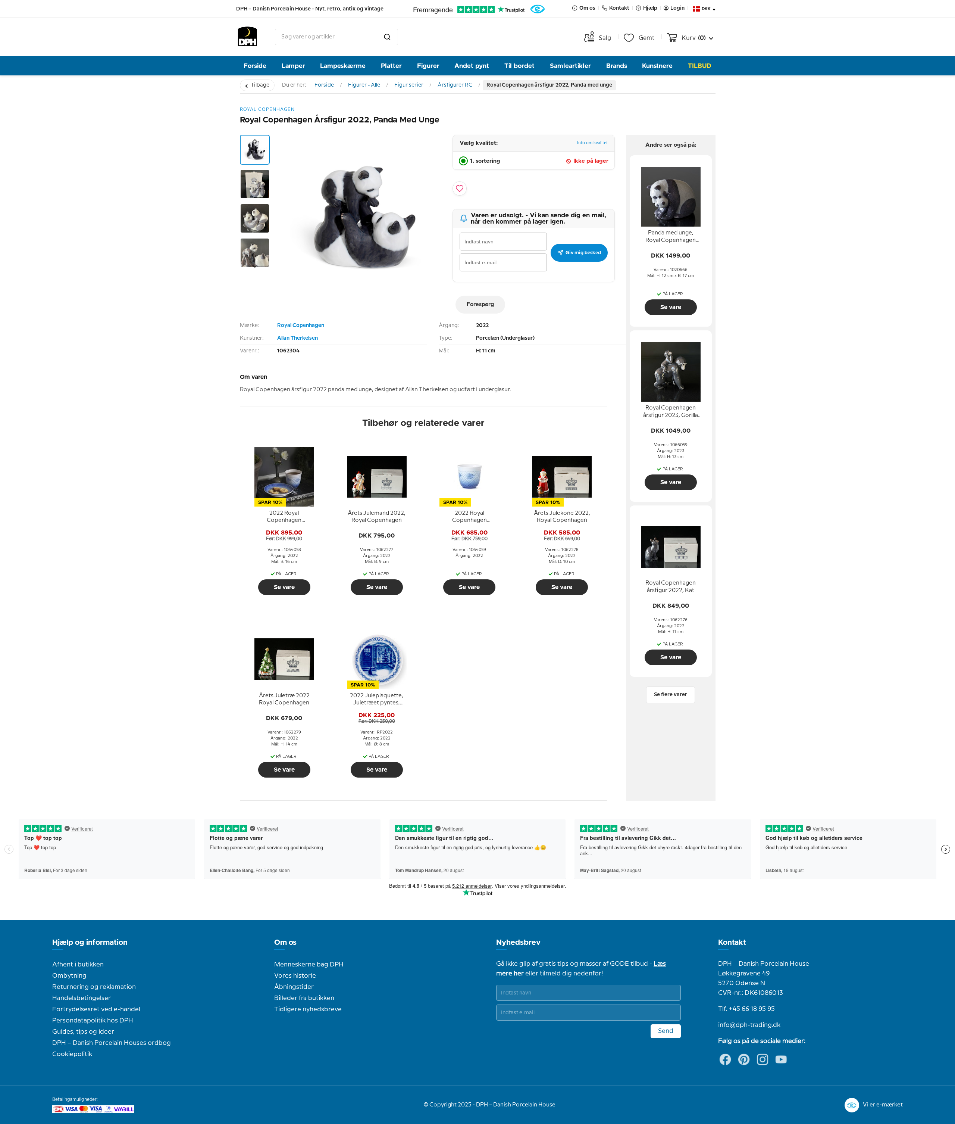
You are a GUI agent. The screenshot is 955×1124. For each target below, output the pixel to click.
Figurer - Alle (364, 85)
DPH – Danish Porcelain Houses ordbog (111, 1043)
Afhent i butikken (78, 965)
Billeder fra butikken (304, 998)
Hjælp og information (90, 942)
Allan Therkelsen (297, 338)
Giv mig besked (583, 252)
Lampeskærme (343, 66)
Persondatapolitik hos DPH (92, 1021)
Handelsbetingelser (81, 998)
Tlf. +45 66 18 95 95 (746, 1009)
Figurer (428, 66)
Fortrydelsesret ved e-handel (96, 1009)
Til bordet (519, 66)
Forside (255, 66)
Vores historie (295, 976)
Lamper (293, 66)
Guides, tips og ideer (83, 1032)
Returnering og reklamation (94, 987)
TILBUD (699, 66)
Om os (285, 942)
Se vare (284, 587)
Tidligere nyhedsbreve (308, 1009)
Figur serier (408, 85)
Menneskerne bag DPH (309, 965)
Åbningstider (294, 987)
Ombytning (69, 976)
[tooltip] (284, 517)
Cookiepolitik (72, 1054)
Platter (391, 66)
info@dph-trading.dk (749, 1025)
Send (665, 1031)
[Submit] (387, 37)
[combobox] (336, 37)
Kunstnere (657, 66)
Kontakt (732, 942)
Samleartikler (570, 66)
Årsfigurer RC (455, 85)
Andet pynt (471, 66)
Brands (616, 66)
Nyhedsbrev (518, 942)
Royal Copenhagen (300, 325)
